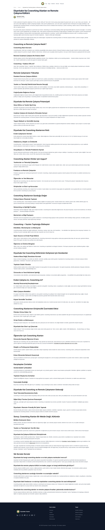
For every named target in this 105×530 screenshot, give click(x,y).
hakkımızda (32, 443)
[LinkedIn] (17, 515)
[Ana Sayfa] (42, 3)
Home (15, 7)
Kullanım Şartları (79, 512)
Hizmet (57, 3)
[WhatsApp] (20, 515)
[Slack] (32, 515)
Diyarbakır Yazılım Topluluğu (69, 441)
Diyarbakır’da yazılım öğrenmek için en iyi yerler (65, 343)
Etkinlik (53, 3)
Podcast (62, 3)
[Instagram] (22, 515)
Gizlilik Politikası (79, 510)
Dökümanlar (52, 519)
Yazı (46, 3)
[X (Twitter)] (27, 515)
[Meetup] (24, 515)
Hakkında (77, 519)
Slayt (49, 3)
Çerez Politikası (78, 514)
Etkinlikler (51, 514)
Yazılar (19, 7)
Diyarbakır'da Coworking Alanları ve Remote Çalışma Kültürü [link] (34, 7)
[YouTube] (29, 515)
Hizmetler (51, 516)
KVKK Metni (78, 516)
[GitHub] (34, 515)
